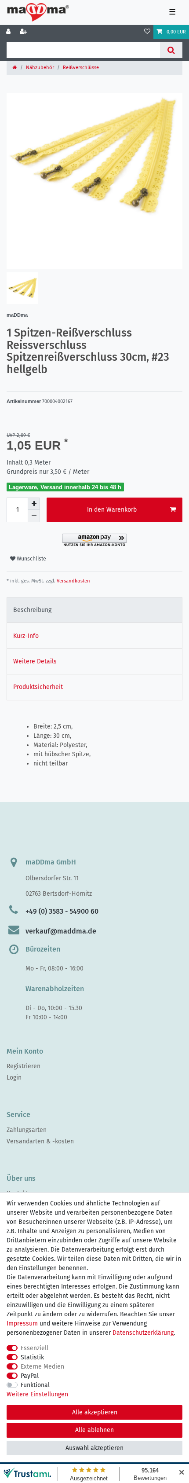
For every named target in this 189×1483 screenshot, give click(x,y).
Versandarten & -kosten (40, 1141)
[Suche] (171, 50)
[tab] (94, 610)
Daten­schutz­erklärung (143, 1333)
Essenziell (34, 1348)
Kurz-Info (26, 636)
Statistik (32, 1357)
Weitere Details (35, 661)
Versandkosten (72, 581)
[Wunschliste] (147, 32)
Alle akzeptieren (94, 1412)
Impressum (22, 1323)
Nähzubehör (40, 67)
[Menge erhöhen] (34, 504)
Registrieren (23, 1066)
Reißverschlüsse (81, 67)
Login (14, 1077)
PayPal (30, 1376)
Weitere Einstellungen (37, 1394)
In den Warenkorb (112, 509)
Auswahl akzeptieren (94, 1448)
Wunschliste (30, 559)
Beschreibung (32, 610)
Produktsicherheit (38, 687)
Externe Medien (42, 1366)
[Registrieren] (24, 32)
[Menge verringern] (34, 516)
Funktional (35, 1385)
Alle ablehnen (94, 1430)
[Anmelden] (9, 32)
